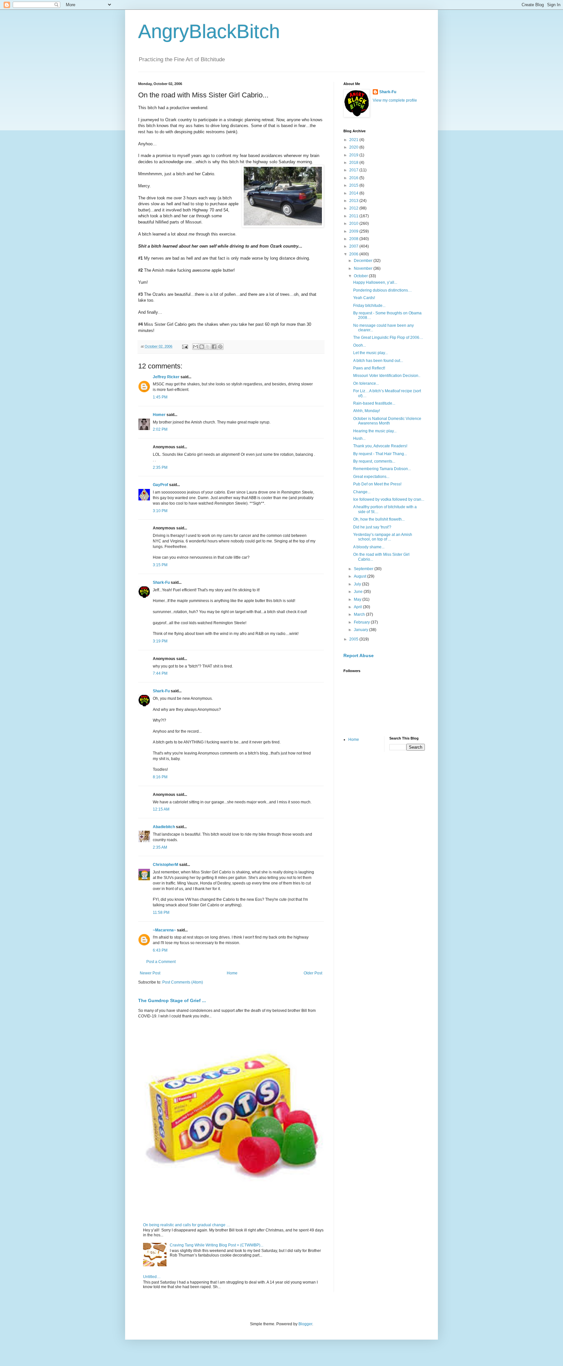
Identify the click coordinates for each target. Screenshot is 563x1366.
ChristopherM (165, 864)
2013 (354, 200)
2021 (354, 139)
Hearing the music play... (375, 431)
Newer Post (150, 973)
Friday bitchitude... (369, 305)
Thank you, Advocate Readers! (380, 446)
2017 (354, 170)
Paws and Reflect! (369, 368)
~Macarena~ (164, 930)
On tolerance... (366, 383)
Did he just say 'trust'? (372, 527)
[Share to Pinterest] (220, 346)
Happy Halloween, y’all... (375, 282)
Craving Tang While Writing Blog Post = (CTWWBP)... (216, 1245)
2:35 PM (160, 467)
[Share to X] (208, 346)
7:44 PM (160, 673)
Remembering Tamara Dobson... (382, 469)
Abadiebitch (164, 827)
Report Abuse (358, 655)
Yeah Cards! (364, 297)
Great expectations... (371, 476)
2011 (354, 216)
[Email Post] (184, 346)
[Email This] (195, 346)
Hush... (359, 438)
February (362, 622)
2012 (354, 208)
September (364, 569)
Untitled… (152, 1276)
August (360, 576)
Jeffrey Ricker (166, 377)
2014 (354, 193)
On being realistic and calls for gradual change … (186, 1225)
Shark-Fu (161, 582)
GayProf (160, 484)
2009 (354, 231)
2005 (354, 639)
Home (232, 973)
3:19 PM (160, 641)
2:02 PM (160, 429)
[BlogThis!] (201, 346)
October (361, 276)
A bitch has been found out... (378, 360)
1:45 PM (160, 397)
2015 (354, 185)
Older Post (313, 973)
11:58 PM (161, 912)
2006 (354, 254)
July (358, 584)
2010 (354, 223)
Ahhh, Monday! (366, 411)
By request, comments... (374, 461)
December (363, 260)
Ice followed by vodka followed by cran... (388, 499)
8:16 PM (160, 777)
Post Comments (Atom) (182, 982)
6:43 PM (160, 950)
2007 (354, 246)
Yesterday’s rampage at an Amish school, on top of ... (382, 536)
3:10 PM (160, 511)
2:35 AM (160, 847)
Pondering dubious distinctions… (382, 290)
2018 (354, 162)
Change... (361, 492)
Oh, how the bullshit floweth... (379, 519)
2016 (354, 178)
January (361, 629)
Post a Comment (161, 961)
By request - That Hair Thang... (380, 454)
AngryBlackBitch (209, 31)
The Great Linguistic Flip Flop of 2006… (388, 337)
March (360, 614)
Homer (159, 414)
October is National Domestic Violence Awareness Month (387, 420)
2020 (354, 147)
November (363, 268)
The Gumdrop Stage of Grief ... (172, 1000)
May (358, 599)
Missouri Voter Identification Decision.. (386, 375)
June (359, 591)
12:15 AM (161, 809)
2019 (354, 155)
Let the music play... (370, 353)
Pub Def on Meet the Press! (377, 484)
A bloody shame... (368, 547)
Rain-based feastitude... (374, 403)
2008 (354, 239)
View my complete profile (395, 100)
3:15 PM (160, 565)
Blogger (305, 1324)
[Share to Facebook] (214, 346)
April (358, 607)
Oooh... (359, 345)
